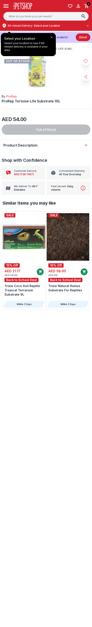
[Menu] (6, 6)
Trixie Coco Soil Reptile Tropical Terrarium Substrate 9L (22, 290)
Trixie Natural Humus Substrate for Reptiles (65, 288)
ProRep (11, 96)
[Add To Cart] (40, 271)
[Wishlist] (70, 6)
